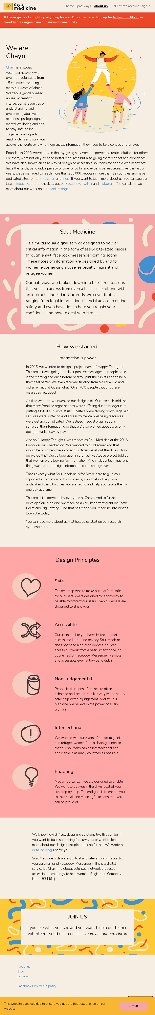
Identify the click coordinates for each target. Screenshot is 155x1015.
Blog (21, 971)
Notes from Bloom (126, 17)
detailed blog (42, 850)
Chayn (11, 67)
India (66, 178)
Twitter (87, 183)
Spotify (51, 986)
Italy (38, 178)
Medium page (58, 189)
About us (24, 966)
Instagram (106, 183)
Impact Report (26, 183)
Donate (23, 976)
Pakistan (48, 178)
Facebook (72, 183)
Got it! (133, 1006)
